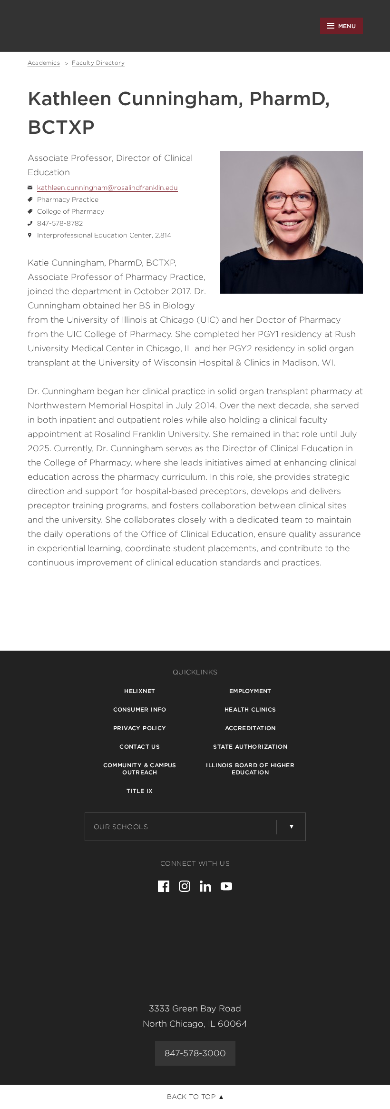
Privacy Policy (139, 728)
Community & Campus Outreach (139, 769)
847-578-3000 (195, 1053)
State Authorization (250, 746)
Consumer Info (139, 709)
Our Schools (121, 827)
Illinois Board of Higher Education (250, 769)
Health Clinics (250, 709)
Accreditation (250, 728)
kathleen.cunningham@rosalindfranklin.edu (107, 187)
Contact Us (139, 746)
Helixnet (139, 690)
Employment (250, 690)
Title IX (140, 790)
